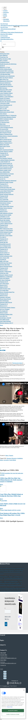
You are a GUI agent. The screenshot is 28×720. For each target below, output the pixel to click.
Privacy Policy (9, 706)
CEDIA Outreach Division (6, 232)
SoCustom (6, 460)
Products (9, 25)
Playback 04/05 (4, 268)
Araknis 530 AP (4, 287)
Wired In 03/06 (4, 312)
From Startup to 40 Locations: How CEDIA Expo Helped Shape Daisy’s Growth (12, 514)
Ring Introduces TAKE (5, 59)
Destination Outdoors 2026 (7, 72)
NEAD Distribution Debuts (6, 119)
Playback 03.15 (4, 304)
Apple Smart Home (4, 110)
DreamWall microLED (5, 244)
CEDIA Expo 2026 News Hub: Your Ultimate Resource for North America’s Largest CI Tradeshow (11, 479)
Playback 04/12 (4, 249)
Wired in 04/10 (3, 251)
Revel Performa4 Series (6, 266)
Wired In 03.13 (3, 306)
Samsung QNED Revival (6, 302)
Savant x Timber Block (5, 271)
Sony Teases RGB (4, 258)
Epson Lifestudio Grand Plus (7, 292)
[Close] (24, 690)
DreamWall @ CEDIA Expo (6, 86)
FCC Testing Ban (4, 199)
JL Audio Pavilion (4, 155)
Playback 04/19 (4, 239)
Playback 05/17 (4, 184)
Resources (6, 12)
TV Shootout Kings (4, 122)
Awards (5, 16)
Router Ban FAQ (4, 242)
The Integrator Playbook (6, 158)
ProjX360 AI (3, 259)
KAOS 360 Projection (5, 100)
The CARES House (4, 319)
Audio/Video (7, 32)
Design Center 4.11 (5, 252)
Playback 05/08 (4, 196)
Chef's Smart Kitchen (5, 218)
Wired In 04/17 (4, 240)
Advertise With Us (4, 34)
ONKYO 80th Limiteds (5, 91)
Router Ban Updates (5, 220)
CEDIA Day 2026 (4, 273)
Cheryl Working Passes (6, 168)
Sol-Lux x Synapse (4, 309)
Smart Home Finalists (5, 95)
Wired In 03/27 (4, 285)
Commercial (10, 29)
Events (5, 14)
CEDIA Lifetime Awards (6, 69)
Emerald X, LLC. (6, 686)
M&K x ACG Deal (4, 261)
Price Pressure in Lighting (6, 167)
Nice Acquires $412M (5, 132)
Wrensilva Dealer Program (6, 182)
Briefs (5, 25)
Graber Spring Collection (6, 208)
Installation (20, 458)
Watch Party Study (4, 144)
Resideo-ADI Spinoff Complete (8, 101)
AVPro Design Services (6, 139)
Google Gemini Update (5, 215)
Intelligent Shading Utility (6, 314)
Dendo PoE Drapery (5, 98)
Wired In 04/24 (4, 227)
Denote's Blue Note (5, 264)
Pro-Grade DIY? (4, 311)
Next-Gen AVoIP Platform (6, 77)
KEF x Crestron (3, 60)
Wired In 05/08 (4, 197)
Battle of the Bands (5, 254)
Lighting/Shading (14, 32)
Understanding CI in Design (7, 173)
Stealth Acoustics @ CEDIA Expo (8, 64)
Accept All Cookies (13, 710)
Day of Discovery (4, 185)
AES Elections (3, 88)
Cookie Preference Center (12, 714)
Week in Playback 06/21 (6, 143)
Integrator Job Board (5, 297)
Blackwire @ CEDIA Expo (6, 81)
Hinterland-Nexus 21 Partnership (8, 115)
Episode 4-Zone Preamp (6, 235)
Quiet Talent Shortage (5, 321)
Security (21, 32)
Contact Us (3, 665)
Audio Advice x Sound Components (9, 136)
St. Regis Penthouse (5, 280)
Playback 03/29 (4, 282)
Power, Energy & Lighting (6, 151)
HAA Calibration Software (6, 213)
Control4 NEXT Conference (6, 71)
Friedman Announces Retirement (8, 180)
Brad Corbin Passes (5, 146)
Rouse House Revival (5, 299)
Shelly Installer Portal (5, 170)
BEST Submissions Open (6, 228)
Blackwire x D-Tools (5, 67)
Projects (5, 10)
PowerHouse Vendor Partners (7, 307)
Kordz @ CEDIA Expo (5, 83)
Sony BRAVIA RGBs (5, 172)
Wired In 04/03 (4, 270)
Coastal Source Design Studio (7, 189)
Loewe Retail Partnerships (6, 191)
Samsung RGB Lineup (5, 247)
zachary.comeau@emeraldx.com (8, 658)
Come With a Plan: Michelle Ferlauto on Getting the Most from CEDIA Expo (11, 495)
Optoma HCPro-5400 (5, 233)
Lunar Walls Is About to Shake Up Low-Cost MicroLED (12, 504)
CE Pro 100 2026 (4, 177)
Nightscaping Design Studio (7, 112)
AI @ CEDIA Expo (4, 300)
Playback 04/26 (4, 225)
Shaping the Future (4, 53)
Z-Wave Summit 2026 (5, 221)
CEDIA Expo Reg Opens (6, 263)
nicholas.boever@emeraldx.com (8, 663)
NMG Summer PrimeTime (6, 165)
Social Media (12, 460)
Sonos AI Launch (4, 107)
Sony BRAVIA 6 (4, 55)
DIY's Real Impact (4, 283)
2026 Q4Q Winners (4, 278)
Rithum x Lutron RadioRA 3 (6, 96)
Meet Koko (3, 124)
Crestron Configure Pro (5, 131)
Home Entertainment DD (6, 105)
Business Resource (12, 458)
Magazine (4, 37)
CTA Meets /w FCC (5, 216)
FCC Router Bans (4, 290)
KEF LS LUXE (3, 108)
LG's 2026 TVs (3, 316)
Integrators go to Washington (7, 76)
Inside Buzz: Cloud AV (5, 318)
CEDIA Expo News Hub (6, 187)
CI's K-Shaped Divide (5, 246)
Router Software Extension (6, 194)
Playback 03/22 (4, 294)
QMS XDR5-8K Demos (5, 84)
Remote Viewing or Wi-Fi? (6, 323)
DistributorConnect (4, 62)
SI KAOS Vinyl (3, 137)
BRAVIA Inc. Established (6, 276)
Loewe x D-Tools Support (6, 230)
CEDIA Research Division (6, 201)
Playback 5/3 (3, 209)
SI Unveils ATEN (4, 129)
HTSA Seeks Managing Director (8, 117)
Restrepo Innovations (17, 363)
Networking (4, 29)
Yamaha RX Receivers (5, 192)
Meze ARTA (3, 156)
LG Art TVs (2, 179)
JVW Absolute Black (5, 74)
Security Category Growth (6, 275)
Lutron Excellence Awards (6, 127)
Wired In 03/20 (4, 295)
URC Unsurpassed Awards (6, 149)
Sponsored (24, 25)
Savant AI (2, 65)
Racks (1, 460)
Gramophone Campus (5, 203)
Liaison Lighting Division (6, 223)
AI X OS (2, 148)
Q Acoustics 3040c (5, 103)
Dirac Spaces (3, 113)
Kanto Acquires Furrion (5, 141)
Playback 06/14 (4, 153)
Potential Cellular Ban (5, 175)
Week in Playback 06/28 (6, 134)
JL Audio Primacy (4, 204)
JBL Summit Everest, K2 (6, 163)
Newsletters (7, 39)
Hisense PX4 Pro (4, 120)
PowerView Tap (4, 57)
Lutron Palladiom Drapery (6, 93)
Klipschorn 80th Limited (6, 89)
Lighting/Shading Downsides (7, 160)
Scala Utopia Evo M (5, 125)
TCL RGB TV (3, 237)
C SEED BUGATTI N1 (5, 161)
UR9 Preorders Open (5, 288)
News (2, 25)
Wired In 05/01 (4, 211)
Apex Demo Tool (4, 79)
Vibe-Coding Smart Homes (6, 206)
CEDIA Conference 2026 (6, 256)
